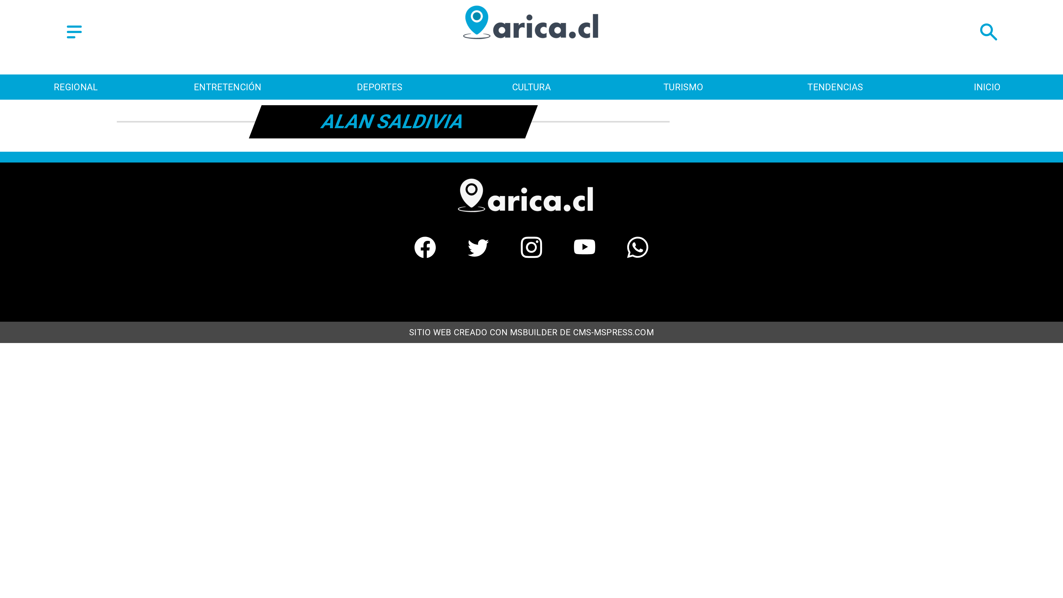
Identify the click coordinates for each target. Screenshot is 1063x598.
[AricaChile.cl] (74, 39)
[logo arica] (531, 49)
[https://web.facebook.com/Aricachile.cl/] (425, 254)
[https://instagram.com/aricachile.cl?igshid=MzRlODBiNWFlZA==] (531, 254)
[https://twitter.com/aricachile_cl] (478, 254)
